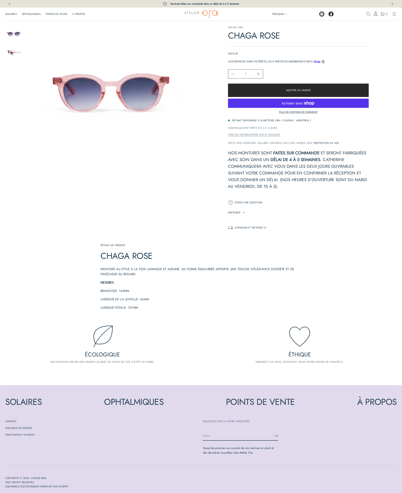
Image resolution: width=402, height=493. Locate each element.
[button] (368, 14)
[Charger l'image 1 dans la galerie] (13, 34)
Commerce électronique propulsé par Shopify (37, 486)
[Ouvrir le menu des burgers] (394, 14)
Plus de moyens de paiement (298, 112)
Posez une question (248, 202)
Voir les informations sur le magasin (254, 134)
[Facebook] (331, 14)
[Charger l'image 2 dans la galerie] (13, 53)
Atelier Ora (235, 27)
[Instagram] (321, 14)
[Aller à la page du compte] (375, 15)
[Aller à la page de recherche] (368, 14)
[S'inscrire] (275, 435)
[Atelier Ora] (201, 14)
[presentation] (111, 94)
